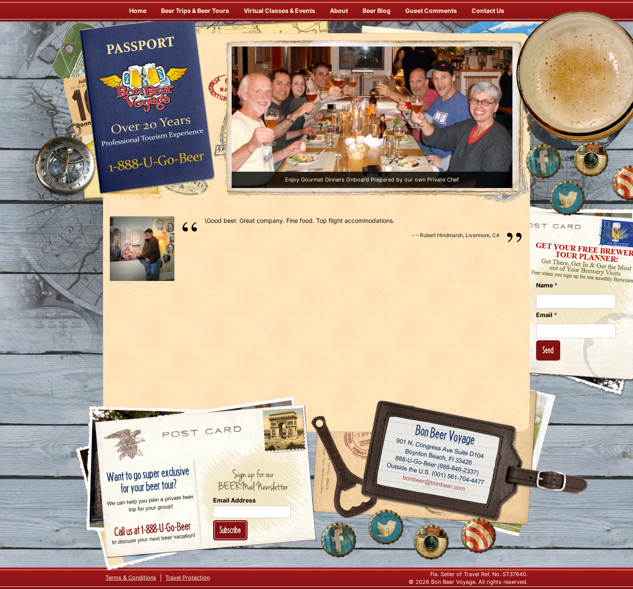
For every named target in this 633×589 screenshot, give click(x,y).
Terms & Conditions (131, 577)
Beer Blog (377, 10)
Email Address (234, 500)
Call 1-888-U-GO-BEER (154, 164)
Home (137, 10)
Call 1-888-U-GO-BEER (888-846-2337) (437, 463)
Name (547, 285)
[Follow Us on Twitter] (567, 198)
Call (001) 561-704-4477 (436, 473)
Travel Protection (187, 577)
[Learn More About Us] (478, 536)
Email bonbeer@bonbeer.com (433, 484)
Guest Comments (431, 10)
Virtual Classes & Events (279, 10)
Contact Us (488, 10)
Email (546, 314)
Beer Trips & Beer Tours (195, 10)
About (339, 10)
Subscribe (230, 530)
